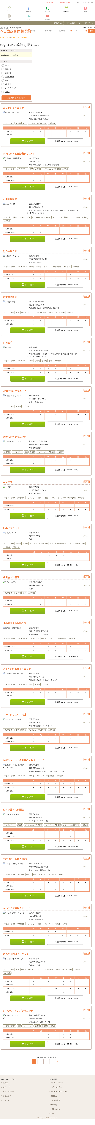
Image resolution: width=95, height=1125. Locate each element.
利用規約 (53, 1105)
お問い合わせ (55, 1109)
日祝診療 (8, 73)
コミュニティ (8, 1096)
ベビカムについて (56, 1083)
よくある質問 (55, 1100)
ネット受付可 (9, 77)
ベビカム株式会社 (56, 1087)
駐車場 (7, 92)
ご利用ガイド (55, 1096)
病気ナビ (6, 1087)
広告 (52, 1113)
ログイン (78, 2)
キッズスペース (10, 88)
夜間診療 (8, 65)
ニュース (6, 1100)
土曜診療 (8, 69)
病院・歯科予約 (8, 1091)
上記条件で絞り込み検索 (16, 98)
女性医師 (8, 84)
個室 (6, 80)
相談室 (5, 1083)
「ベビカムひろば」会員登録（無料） (59, 2)
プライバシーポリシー (58, 1091)
